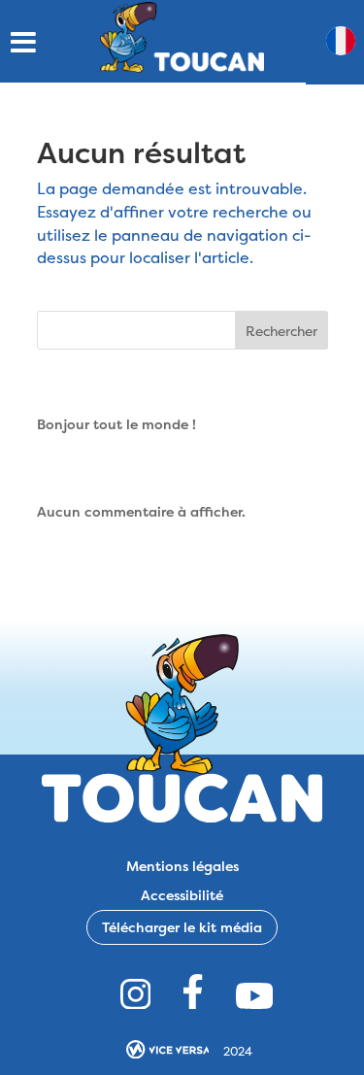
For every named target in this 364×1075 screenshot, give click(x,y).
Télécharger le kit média (182, 927)
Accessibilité (182, 894)
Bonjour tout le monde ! (116, 424)
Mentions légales (182, 865)
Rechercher (281, 330)
